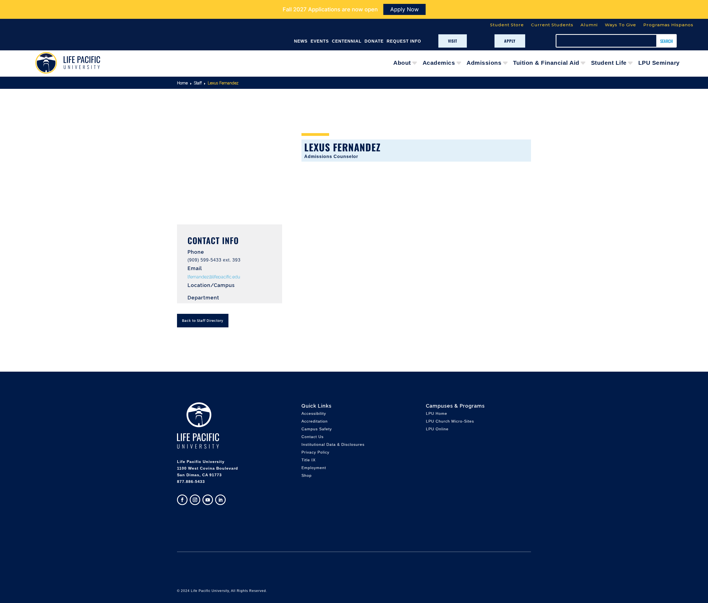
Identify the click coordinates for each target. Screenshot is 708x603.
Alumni (589, 24)
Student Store (507, 24)
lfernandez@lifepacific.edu (214, 276)
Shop (306, 475)
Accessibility (313, 413)
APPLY (510, 41)
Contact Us (312, 436)
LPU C (450, 421)
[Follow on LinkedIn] (220, 500)
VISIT (452, 41)
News (301, 41)
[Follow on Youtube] (207, 500)
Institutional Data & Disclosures (333, 444)
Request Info (404, 41)
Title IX (308, 460)
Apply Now (404, 9)
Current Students (552, 24)
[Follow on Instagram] (195, 500)
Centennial (346, 41)
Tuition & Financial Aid (546, 62)
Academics (439, 62)
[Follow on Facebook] (182, 500)
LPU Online (437, 429)
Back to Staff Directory (202, 320)
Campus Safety (316, 429)
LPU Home (436, 413)
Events (320, 41)
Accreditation (314, 421)
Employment (313, 467)
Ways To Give (620, 24)
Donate (374, 41)
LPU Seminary (659, 62)
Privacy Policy (315, 452)
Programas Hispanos (668, 24)
